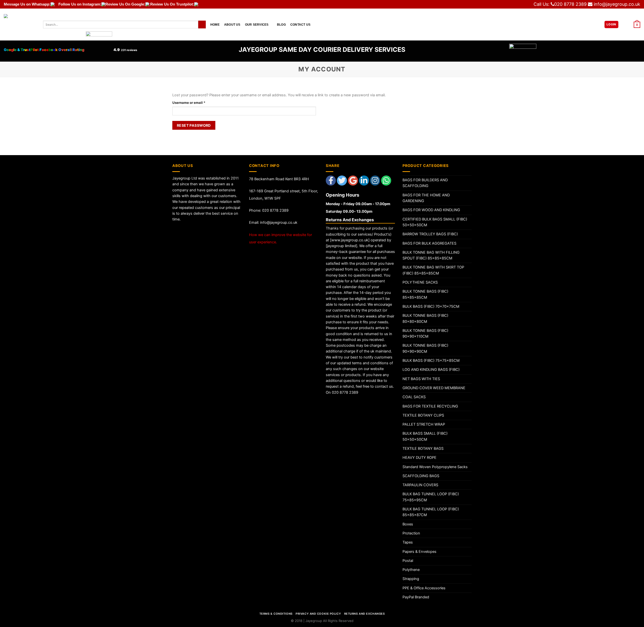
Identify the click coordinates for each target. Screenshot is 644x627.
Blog (281, 24)
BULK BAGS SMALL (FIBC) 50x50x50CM (425, 436)
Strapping (411, 578)
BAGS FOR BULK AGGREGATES (429, 243)
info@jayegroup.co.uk (617, 4)
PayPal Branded (416, 597)
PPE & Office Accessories (424, 588)
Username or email (196, 102)
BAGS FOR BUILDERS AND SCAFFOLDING (425, 183)
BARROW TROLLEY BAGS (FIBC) (430, 234)
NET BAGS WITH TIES (421, 379)
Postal (408, 560)
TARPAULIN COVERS (420, 485)
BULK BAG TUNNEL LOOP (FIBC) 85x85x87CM (431, 512)
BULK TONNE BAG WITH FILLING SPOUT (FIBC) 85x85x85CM (431, 255)
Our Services (257, 24)
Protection (411, 533)
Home (215, 24)
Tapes (408, 542)
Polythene (411, 569)
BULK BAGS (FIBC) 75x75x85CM (431, 360)
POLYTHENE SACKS (420, 282)
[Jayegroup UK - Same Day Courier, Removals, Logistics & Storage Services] (19, 24)
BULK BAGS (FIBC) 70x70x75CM (431, 306)
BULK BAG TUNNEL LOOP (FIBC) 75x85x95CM (431, 497)
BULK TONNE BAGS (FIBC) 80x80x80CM (425, 318)
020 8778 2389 (570, 4)
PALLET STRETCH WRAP (424, 424)
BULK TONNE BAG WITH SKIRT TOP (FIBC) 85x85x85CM (433, 270)
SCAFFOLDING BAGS (421, 476)
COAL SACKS (414, 397)
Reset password (194, 125)
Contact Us (300, 24)
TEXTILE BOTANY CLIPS (423, 415)
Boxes (408, 524)
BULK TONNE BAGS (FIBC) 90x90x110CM (425, 333)
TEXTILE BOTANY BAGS (423, 448)
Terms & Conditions (276, 613)
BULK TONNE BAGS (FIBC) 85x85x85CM (425, 294)
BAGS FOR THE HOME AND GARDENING (426, 198)
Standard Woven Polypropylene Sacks (435, 467)
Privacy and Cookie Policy (318, 613)
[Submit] (202, 24)
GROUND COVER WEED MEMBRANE (434, 388)
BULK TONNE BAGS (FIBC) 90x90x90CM (425, 348)
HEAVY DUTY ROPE (419, 457)
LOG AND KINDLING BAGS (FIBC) (431, 369)
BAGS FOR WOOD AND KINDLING (431, 210)
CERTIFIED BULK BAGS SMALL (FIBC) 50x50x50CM (435, 222)
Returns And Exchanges (364, 613)
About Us (232, 24)
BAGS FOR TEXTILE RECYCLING (430, 406)
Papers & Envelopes (419, 551)
